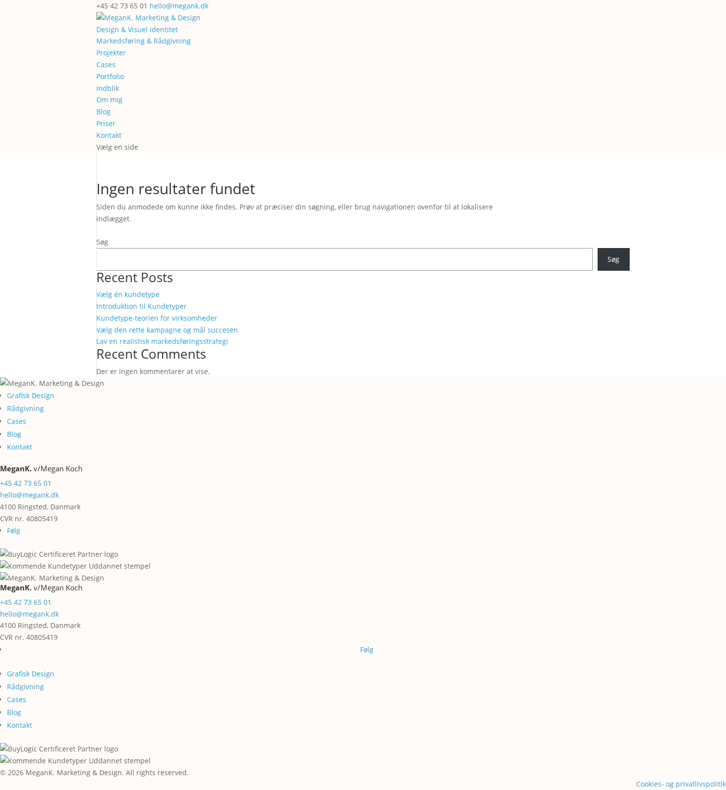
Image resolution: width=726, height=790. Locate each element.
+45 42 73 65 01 (25, 483)
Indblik (107, 88)
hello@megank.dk (29, 494)
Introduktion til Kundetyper (141, 306)
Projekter (111, 52)
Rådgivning (25, 408)
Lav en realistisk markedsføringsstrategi (162, 341)
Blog (103, 111)
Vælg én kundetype (128, 294)
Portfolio (110, 76)
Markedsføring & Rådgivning (143, 40)
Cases (106, 64)
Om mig (109, 99)
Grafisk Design (30, 395)
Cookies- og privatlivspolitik (681, 784)
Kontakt (108, 135)
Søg (102, 242)
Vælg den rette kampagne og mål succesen (167, 329)
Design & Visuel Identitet (137, 29)
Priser (106, 123)
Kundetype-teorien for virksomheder (156, 318)
